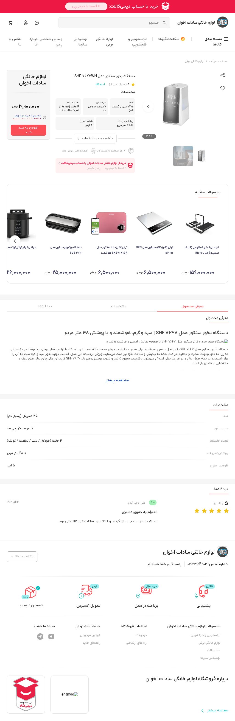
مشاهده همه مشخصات (98, 138)
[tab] (192, 307)
